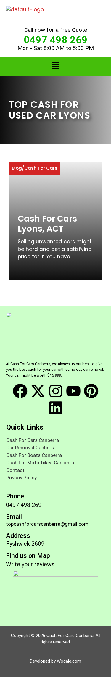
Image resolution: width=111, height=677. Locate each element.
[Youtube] (73, 391)
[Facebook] (20, 391)
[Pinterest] (91, 391)
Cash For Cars (40, 168)
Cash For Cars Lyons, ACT (47, 223)
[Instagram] (55, 391)
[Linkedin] (55, 407)
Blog (17, 168)
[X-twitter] (37, 391)
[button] (55, 66)
